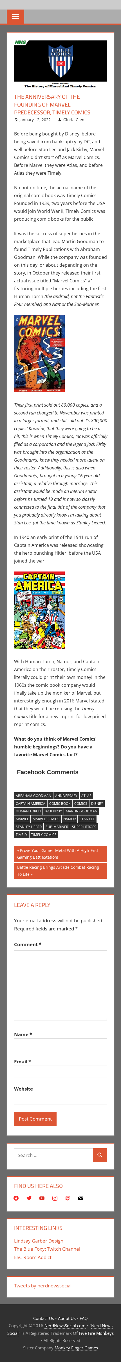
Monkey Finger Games (76, 1348)
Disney (97, 803)
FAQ (84, 1318)
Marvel (22, 819)
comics (80, 803)
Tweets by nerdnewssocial (42, 1285)
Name (23, 1034)
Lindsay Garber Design (38, 1240)
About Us (67, 1318)
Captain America (30, 803)
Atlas (86, 795)
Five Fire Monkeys (96, 1333)
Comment (27, 944)
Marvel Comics (46, 819)
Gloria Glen (73, 119)
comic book (59, 803)
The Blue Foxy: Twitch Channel (47, 1249)
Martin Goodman (81, 811)
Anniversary (66, 795)
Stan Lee (87, 819)
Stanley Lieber (29, 826)
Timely (21, 834)
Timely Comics (44, 834)
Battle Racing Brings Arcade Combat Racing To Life (58, 870)
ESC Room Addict (32, 1257)
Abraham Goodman (33, 795)
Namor (69, 819)
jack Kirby (53, 811)
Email (22, 1061)
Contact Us (43, 1318)
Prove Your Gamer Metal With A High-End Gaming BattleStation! (57, 853)
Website (23, 1089)
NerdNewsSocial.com (65, 1325)
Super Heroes (84, 826)
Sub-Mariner (57, 826)
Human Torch (28, 811)
